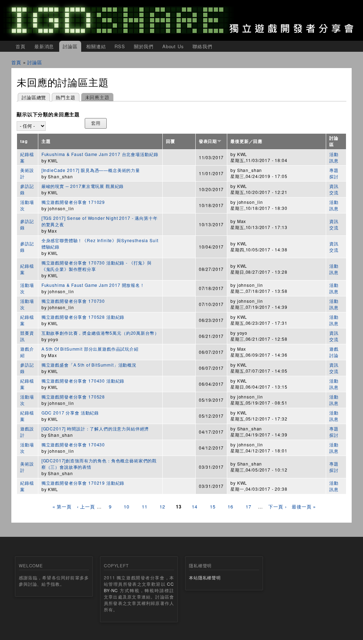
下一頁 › (277, 506)
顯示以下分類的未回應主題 (48, 114)
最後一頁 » (304, 506)
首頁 (21, 46)
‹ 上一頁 (86, 506)
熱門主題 (65, 97)
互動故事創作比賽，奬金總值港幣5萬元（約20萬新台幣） (100, 333)
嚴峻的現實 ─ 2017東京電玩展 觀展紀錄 (82, 186)
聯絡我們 (202, 46)
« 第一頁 (62, 506)
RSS (120, 46)
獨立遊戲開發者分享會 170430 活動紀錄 (82, 381)
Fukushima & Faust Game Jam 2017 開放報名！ (93, 285)
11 (144, 506)
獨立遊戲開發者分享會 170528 (73, 397)
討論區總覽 (34, 97)
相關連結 (96, 46)
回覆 (170, 141)
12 (162, 506)
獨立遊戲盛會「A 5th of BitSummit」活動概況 (88, 365)
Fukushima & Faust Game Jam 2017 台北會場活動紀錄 (99, 154)
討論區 (70, 46)
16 (230, 506)
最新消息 (44, 46)
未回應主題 (95, 97)
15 (213, 506)
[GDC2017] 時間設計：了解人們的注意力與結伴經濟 (95, 428)
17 (248, 506)
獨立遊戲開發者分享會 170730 (73, 301)
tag (24, 141)
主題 (46, 141)
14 (194, 506)
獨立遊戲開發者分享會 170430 (73, 444)
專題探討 (334, 173)
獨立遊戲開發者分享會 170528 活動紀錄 (82, 317)
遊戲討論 (334, 352)
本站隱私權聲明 (205, 577)
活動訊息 (334, 157)
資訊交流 (334, 189)
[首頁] (181, 20)
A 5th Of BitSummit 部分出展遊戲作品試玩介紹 (90, 349)
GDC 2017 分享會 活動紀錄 (70, 413)
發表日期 (208, 141)
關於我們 (143, 46)
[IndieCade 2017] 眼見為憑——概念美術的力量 (90, 170)
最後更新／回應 (246, 141)
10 (126, 506)
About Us (173, 46)
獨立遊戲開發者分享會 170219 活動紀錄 (82, 483)
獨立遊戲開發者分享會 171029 (73, 202)
